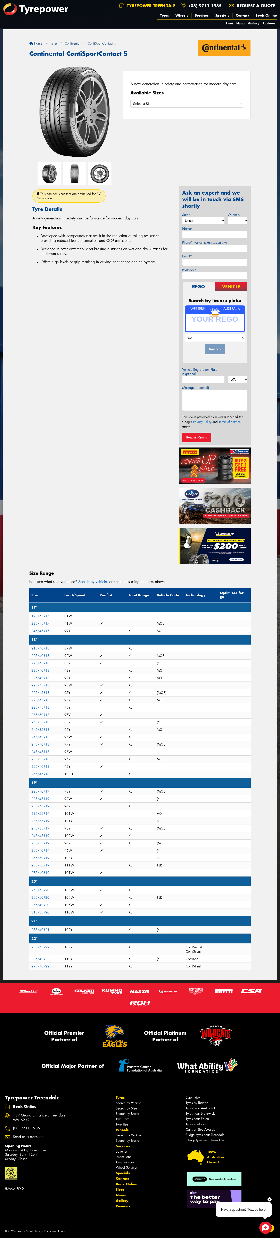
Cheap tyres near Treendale (205, 1140)
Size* (186, 215)
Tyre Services (125, 1162)
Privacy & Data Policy (29, 1231)
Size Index (193, 1097)
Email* (187, 256)
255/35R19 (40, 843)
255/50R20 (40, 897)
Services (202, 15)
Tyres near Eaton (197, 1119)
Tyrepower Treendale (150, 5)
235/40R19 (40, 806)
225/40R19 (40, 791)
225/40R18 (40, 656)
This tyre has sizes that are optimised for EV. (69, 196)
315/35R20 (40, 912)
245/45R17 (40, 631)
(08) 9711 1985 (205, 5)
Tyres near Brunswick (200, 1113)
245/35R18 (40, 722)
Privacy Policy (202, 422)
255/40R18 (40, 766)
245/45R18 (40, 752)
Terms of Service (230, 422)
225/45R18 (40, 685)
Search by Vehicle (128, 1103)
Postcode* (189, 270)
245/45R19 (40, 836)
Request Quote (196, 437)
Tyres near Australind (200, 1108)
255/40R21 (40, 930)
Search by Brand (127, 1114)
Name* (187, 229)
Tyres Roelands (196, 1124)
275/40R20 (40, 905)
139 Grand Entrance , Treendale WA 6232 (39, 1117)
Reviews (269, 23)
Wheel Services (127, 1167)
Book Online (266, 15)
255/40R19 (40, 850)
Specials (222, 15)
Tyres (164, 15)
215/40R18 (40, 648)
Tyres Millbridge (197, 1103)
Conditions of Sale (54, 1231)
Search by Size (126, 1108)
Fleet (229, 23)
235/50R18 (40, 715)
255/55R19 (40, 865)
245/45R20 (40, 890)
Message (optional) (195, 388)
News (240, 23)
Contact (242, 15)
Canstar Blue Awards (200, 1129)
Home (37, 43)
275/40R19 (40, 873)
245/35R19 (40, 828)
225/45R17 (40, 623)
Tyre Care (122, 1119)
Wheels (181, 15)
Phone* (205, 242)
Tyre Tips (122, 1124)
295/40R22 (40, 966)
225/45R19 (40, 799)
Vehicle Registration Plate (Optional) (199, 371)
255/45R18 (40, 774)
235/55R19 (40, 813)
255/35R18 (40, 759)
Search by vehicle (92, 581)
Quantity (234, 215)
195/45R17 (40, 616)
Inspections (123, 1157)
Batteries (121, 1151)
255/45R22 (40, 947)
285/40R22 (40, 959)
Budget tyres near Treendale (205, 1135)
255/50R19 (40, 858)
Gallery (253, 23)
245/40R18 (40, 737)
